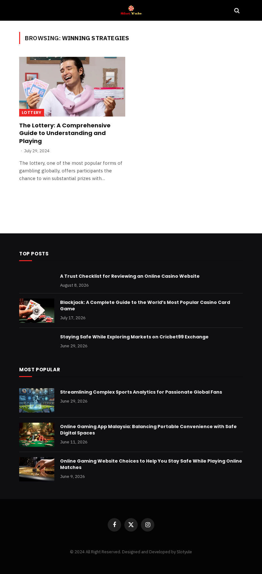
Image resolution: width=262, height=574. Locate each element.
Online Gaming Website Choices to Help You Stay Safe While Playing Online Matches (151, 464)
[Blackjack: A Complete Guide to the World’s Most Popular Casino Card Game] (36, 310)
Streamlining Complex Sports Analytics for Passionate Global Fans (141, 392)
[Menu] (26, 10)
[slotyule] (131, 10)
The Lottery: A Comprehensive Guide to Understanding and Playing (65, 133)
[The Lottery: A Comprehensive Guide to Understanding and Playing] (72, 87)
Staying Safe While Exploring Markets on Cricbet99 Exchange (134, 337)
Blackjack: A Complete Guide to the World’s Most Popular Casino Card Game (145, 305)
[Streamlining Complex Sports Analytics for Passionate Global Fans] (36, 400)
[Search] (236, 10)
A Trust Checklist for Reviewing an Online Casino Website (130, 276)
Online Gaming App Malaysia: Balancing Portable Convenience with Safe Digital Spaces (148, 429)
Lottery (32, 113)
